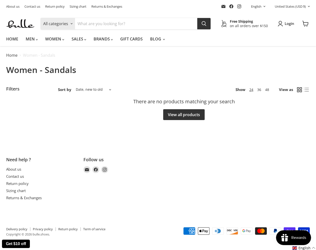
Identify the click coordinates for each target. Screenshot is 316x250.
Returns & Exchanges (106, 6)
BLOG (156, 39)
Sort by (64, 90)
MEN (31, 39)
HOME (12, 39)
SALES (78, 39)
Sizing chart (78, 6)
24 (251, 89)
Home (12, 55)
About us (13, 6)
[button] (304, 248)
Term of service (94, 229)
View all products (184, 114)
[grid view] (299, 89)
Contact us (32, 6)
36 (259, 89)
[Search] (204, 23)
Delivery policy (16, 229)
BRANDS (102, 39)
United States (290, 6)
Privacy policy (43, 229)
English (256, 6)
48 (267, 89)
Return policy (55, 6)
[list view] (306, 89)
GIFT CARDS (131, 39)
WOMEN (53, 39)
